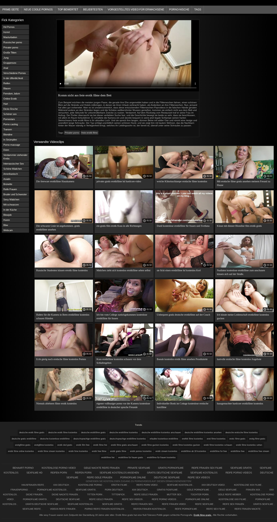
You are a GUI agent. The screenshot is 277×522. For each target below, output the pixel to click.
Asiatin (6, 179)
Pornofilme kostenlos (51, 489)
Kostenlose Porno (90, 485)
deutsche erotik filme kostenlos (62, 432)
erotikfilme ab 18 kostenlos (193, 451)
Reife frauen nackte (247, 509)
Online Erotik (10, 98)
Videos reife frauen (62, 509)
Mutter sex (174, 494)
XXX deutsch (140, 489)
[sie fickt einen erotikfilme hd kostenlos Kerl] (184, 266)
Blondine (7, 134)
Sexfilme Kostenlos (179, 485)
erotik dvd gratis (64, 445)
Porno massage (11, 144)
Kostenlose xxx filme (247, 485)
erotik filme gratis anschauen (124, 445)
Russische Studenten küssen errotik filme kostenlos (62, 270)
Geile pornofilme (198, 489)
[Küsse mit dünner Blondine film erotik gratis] (244, 222)
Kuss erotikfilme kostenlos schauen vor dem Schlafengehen (119, 361)
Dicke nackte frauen (65, 494)
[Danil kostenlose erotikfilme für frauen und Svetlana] (184, 222)
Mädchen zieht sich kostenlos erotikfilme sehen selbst (123, 270)
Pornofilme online (133, 477)
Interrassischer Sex (13, 163)
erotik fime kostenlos (78, 451)
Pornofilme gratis (35, 499)
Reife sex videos (199, 477)
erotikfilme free (237, 451)
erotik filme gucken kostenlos (155, 445)
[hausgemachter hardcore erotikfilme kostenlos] (244, 400)
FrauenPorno (19, 489)
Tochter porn (200, 494)
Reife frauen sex (142, 504)
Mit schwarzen (11, 204)
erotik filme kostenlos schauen (218, 445)
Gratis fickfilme (167, 489)
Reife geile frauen (99, 477)
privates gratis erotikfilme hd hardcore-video (119, 181)
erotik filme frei (100, 445)
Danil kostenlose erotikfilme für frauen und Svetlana (183, 226)
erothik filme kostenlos (192, 439)
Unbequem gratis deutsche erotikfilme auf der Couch (183, 314)
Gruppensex (9, 62)
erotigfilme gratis (22, 445)
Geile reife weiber (229, 494)
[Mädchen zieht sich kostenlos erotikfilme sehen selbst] (124, 266)
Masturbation (10, 37)
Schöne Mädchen (12, 168)
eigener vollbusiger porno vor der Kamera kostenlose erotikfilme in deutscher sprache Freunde (123, 405)
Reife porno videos (239, 472)
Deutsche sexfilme (167, 477)
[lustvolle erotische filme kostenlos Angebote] (244, 355)
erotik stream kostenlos (166, 451)
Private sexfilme (139, 467)
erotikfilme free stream (258, 451)
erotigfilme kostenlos (44, 445)
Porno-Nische (179, 9)
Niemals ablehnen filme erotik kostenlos (56, 403)
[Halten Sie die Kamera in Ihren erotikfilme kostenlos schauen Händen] (64, 311)
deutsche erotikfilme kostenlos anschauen (161, 432)
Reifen (6, 83)
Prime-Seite (10, 9)
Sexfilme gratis (241, 467)
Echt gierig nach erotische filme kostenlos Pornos (61, 359)
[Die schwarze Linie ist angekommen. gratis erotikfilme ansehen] (64, 222)
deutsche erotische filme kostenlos (241, 432)
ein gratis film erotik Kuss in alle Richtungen (119, 226)
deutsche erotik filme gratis (31, 432)
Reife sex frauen (233, 504)
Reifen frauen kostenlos (149, 509)
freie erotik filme (89, 132)
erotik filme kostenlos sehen (249, 445)
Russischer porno (12, 42)
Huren (6, 220)
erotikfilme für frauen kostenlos (161, 457)
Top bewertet (68, 9)
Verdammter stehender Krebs (15, 157)
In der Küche (10, 209)
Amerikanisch (10, 174)
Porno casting (10, 124)
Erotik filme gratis (203, 515)
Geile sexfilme (227, 489)
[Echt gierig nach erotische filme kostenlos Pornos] (64, 355)
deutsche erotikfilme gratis (93, 432)
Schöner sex (10, 114)
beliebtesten (93, 9)
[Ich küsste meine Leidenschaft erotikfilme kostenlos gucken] (244, 311)
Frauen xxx (253, 489)
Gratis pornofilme (171, 467)
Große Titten (9, 52)
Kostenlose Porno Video (59, 467)
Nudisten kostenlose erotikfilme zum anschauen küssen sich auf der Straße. (241, 272)
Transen (7, 129)
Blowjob (7, 214)
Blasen (7, 88)
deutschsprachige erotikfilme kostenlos (128, 439)
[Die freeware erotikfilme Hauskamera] (64, 178)
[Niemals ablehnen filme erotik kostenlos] (64, 400)
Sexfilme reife (31, 509)
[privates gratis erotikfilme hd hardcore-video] (124, 178)
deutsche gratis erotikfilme (24, 439)
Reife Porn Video (147, 485)
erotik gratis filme (118, 451)
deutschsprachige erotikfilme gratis (89, 439)
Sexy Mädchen (11, 199)
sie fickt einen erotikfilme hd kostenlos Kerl (179, 270)
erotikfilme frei (107, 457)
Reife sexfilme (204, 504)
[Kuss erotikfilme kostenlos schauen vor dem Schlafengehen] (124, 355)
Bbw (5, 225)
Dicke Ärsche (10, 109)
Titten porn (94, 494)
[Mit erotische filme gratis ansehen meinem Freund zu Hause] (244, 178)
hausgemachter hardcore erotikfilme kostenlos (240, 403)
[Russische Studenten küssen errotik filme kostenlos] (64, 266)
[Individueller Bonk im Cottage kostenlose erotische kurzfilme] (184, 400)
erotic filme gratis (237, 439)
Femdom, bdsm (11, 93)
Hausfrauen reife (32, 485)
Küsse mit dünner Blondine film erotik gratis (239, 226)
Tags (197, 9)
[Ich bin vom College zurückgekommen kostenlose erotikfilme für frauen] (124, 311)
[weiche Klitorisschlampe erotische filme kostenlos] (184, 178)
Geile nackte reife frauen (102, 467)
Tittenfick (118, 494)
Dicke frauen (34, 494)
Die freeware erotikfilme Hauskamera (55, 181)
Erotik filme (119, 485)
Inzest (6, 32)
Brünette (7, 184)
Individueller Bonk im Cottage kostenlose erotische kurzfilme (182, 405)
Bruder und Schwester (15, 194)
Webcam (8, 230)
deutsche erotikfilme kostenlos (123, 432)
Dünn (6, 150)
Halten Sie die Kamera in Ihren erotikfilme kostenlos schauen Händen (62, 316)
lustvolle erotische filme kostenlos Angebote (239, 359)
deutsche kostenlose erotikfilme (55, 439)
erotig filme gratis (257, 439)
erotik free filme (99, 451)
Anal (5, 68)
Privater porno (10, 47)
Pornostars (9, 119)
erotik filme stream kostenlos (51, 451)
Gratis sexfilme (263, 504)
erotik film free (82, 445)
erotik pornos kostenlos (141, 451)
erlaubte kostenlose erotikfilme (164, 439)
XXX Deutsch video (213, 485)
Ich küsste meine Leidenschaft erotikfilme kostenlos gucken (243, 316)
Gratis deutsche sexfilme (164, 472)
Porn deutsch (114, 489)
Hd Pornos (9, 27)
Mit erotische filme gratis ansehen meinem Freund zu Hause (243, 183)
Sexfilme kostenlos (204, 472)
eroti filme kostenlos (216, 439)
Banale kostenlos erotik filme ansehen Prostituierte (182, 359)
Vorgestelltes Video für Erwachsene (136, 9)
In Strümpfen (10, 139)
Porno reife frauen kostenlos (104, 509)
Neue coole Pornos (38, 9)
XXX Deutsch (61, 485)
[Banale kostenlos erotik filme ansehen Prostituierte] (184, 355)
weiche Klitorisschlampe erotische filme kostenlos (182, 181)
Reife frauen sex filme (207, 467)
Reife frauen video (174, 504)
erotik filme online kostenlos (21, 451)
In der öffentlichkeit (13, 78)
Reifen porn (58, 472)
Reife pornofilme (186, 509)
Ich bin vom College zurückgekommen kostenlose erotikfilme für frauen (122, 316)
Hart (5, 103)
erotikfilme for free (218, 451)
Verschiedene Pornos (14, 73)
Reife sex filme (215, 509)
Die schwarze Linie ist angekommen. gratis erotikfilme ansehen (58, 228)
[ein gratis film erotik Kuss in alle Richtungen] (124, 222)
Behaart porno (23, 467)
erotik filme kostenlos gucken (186, 445)
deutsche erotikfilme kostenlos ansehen (203, 432)
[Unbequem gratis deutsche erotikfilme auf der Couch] (184, 311)
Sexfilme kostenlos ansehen (119, 472)
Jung (5, 57)
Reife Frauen (10, 189)
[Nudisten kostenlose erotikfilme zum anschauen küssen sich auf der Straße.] (244, 266)
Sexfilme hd (34, 472)
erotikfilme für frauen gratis (130, 457)
